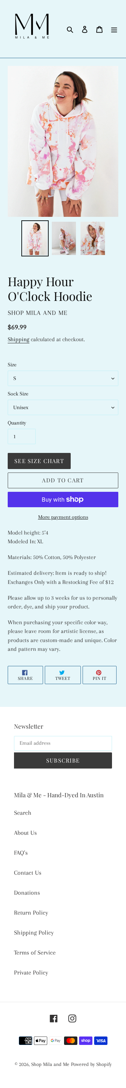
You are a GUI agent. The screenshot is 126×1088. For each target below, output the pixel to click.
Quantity (17, 423)
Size (12, 364)
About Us (25, 832)
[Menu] (114, 29)
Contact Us (27, 872)
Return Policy (31, 912)
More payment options (63, 517)
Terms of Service (35, 952)
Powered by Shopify (91, 1064)
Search (22, 812)
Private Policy (31, 972)
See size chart (39, 460)
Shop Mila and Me (50, 1064)
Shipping (18, 339)
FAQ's (21, 852)
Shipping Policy (34, 932)
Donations (27, 892)
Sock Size (18, 394)
